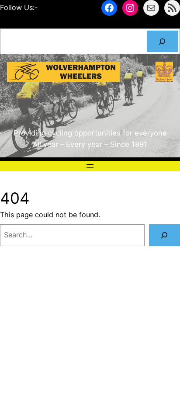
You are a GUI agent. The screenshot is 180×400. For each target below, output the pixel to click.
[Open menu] (90, 166)
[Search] (162, 41)
